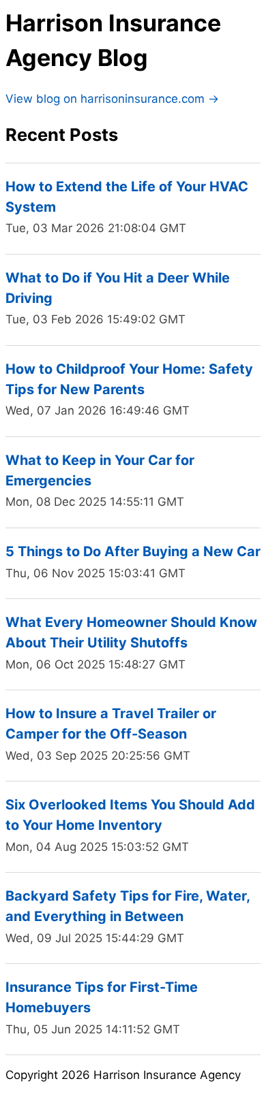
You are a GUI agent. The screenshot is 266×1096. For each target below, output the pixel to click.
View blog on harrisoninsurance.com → (112, 99)
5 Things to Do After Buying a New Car (133, 551)
